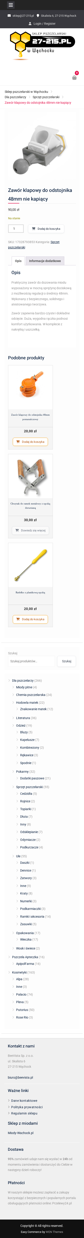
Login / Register (45, 23)
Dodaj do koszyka (49, 229)
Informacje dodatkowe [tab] (45, 261)
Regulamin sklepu (24, 1113)
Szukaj (12, 653)
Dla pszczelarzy (15, 97)
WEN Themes (54, 1232)
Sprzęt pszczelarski (46, 97)
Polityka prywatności (27, 1107)
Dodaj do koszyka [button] (33, 442)
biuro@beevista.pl (20, 1077)
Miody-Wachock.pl (20, 1133)
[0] (74, 78)
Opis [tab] (18, 261)
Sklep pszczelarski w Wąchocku (26, 92)
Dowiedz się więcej (33, 530)
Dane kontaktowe (24, 1100)
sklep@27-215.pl (23, 15)
